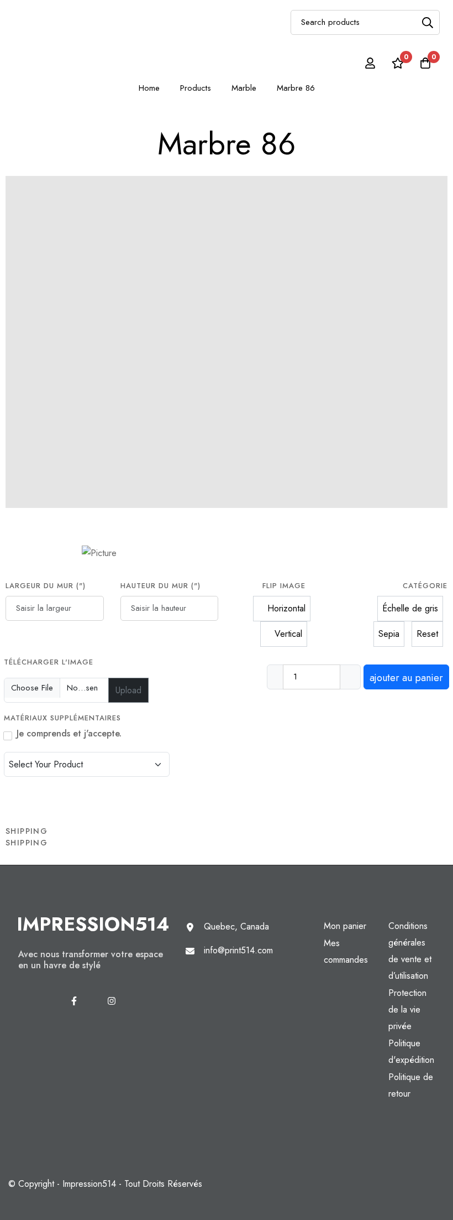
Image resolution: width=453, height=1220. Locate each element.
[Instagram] (111, 1000)
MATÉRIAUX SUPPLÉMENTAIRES (64, 718)
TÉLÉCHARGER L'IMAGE (48, 662)
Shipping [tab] (27, 831)
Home (149, 88)
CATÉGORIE (425, 585)
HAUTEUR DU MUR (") (160, 585)
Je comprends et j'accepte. (69, 733)
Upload (128, 690)
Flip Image (283, 585)
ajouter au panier (406, 678)
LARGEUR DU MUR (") (46, 585)
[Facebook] (74, 1000)
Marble (243, 88)
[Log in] (370, 63)
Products (195, 88)
